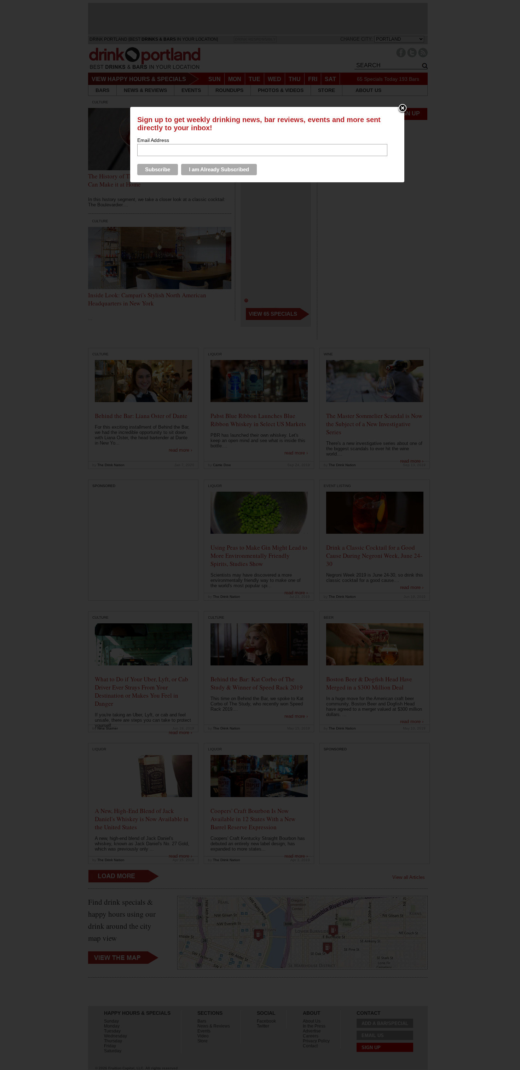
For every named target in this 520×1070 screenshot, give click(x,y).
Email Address (153, 140)
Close (402, 108)
